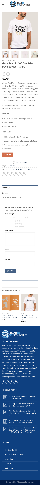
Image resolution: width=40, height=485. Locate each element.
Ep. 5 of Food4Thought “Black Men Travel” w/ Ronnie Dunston (22, 397)
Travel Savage (28, 169)
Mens (12, 169)
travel (21, 169)
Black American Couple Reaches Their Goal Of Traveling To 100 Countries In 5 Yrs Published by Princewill (23, 430)
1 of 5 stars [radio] (8, 217)
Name (7, 249)
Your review (9, 230)
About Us (8, 463)
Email (7, 259)
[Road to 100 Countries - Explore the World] (20, 3)
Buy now (7, 154)
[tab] (20, 187)
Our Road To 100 (10, 450)
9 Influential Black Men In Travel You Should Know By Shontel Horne (22, 421)
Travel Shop (8, 459)
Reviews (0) (6, 188)
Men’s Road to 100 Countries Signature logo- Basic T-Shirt (29, 317)
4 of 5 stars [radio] (10, 224)
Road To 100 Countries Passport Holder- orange (10, 316)
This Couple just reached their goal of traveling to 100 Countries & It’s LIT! (22, 413)
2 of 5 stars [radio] (20, 217)
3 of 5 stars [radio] (10, 221)
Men (9, 60)
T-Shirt (16, 169)
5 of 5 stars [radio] (10, 226)
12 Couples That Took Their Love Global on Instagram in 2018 (21, 405)
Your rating (9, 214)
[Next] (35, 30)
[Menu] (3, 4)
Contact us (8, 468)
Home (4, 60)
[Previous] (5, 30)
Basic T (7, 169)
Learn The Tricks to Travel (14, 454)
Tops (15, 60)
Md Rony (31, 482)
